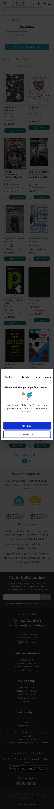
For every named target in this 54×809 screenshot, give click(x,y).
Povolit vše (27, 426)
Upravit (25, 434)
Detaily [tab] (25, 377)
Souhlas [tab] (9, 377)
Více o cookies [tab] (43, 377)
